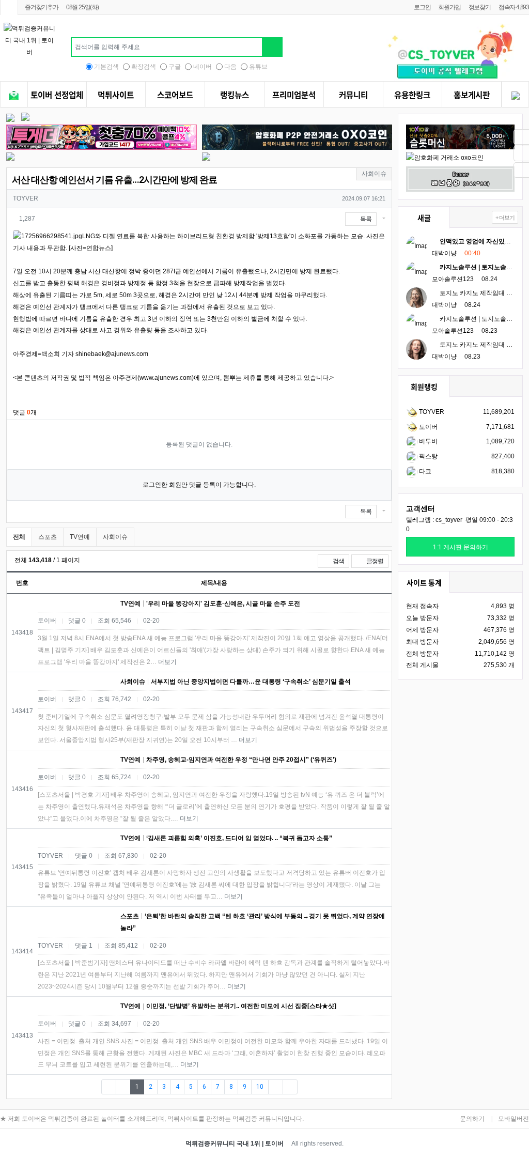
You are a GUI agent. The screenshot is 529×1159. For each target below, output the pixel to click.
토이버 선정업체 (56, 95)
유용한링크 (412, 95)
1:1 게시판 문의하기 (460, 547)
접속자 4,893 (514, 7)
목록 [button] (365, 219)
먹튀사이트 (116, 95)
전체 (19, 536)
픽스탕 (427, 456)
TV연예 (80, 536)
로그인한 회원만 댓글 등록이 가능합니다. (199, 484)
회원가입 (449, 7)
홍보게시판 (472, 95)
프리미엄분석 (294, 95)
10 (259, 1086)
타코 (424, 471)
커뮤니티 (353, 95)
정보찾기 (480, 7)
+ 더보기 (505, 217)
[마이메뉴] (515, 95)
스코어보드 (175, 95)
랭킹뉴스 (234, 95)
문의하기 (472, 1118)
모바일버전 (513, 1118)
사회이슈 (115, 536)
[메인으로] (9, 7)
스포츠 (47, 536)
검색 (338, 561)
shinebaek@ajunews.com (111, 354)
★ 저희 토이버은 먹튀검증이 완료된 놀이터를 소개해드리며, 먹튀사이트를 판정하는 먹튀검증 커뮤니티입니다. (152, 1118)
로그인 (422, 7)
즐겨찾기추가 (41, 7)
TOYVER (430, 411)
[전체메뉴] (14, 95)
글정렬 (376, 561)
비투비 (427, 441)
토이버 (427, 426)
